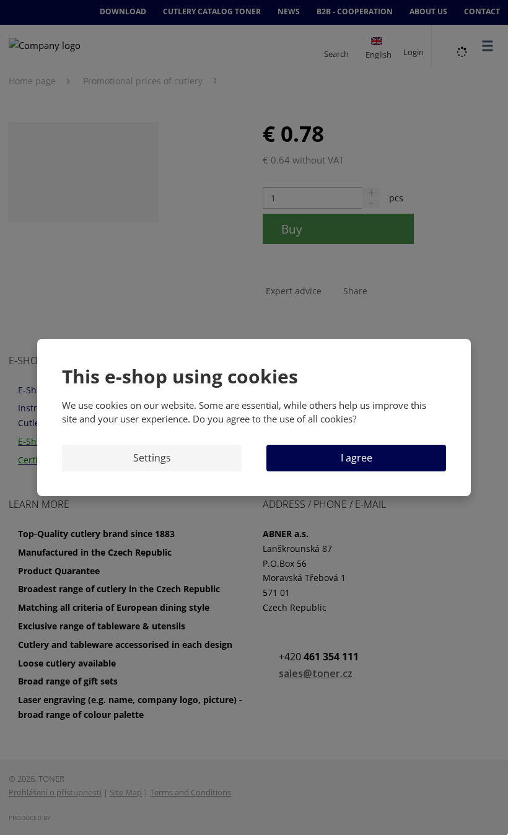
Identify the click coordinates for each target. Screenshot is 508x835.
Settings (152, 458)
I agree (356, 458)
